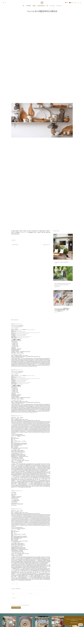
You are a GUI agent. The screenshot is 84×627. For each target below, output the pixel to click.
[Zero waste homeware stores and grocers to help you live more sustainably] (63, 273)
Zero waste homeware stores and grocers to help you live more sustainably (62, 285)
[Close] (82, 617)
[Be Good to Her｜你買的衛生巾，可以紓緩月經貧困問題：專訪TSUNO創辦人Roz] (63, 298)
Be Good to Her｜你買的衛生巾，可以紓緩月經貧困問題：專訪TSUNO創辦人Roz (62, 310)
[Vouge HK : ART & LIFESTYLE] (63, 247)
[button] (23, 5)
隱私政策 (24, 605)
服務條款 (27, 605)
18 (16, 583)
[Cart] (80, 3)
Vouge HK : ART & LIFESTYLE (61, 262)
